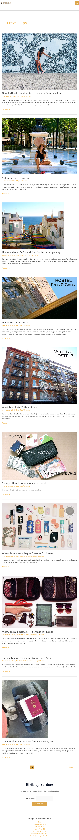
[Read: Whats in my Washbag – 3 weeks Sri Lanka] (39, 526)
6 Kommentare (6, 410)
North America (27, 661)
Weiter (72, 767)
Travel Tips (15, 96)
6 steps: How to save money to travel (24, 483)
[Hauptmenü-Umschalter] (77, 3)
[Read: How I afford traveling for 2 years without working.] (39, 61)
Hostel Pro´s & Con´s (15, 322)
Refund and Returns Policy (39, 833)
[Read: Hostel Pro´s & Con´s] (39, 298)
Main (21, 255)
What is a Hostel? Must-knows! (21, 407)
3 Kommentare (6, 661)
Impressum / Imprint (39, 824)
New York (19, 661)
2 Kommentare (6, 96)
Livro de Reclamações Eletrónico (40, 836)
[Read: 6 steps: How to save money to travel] (39, 455)
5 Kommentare (6, 325)
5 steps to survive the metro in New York (26, 657)
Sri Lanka (26, 556)
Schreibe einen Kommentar (10, 255)
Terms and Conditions (39, 831)
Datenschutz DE (40, 826)
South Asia (19, 556)
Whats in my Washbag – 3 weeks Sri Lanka (28, 553)
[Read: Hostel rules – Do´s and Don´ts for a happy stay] (33, 225)
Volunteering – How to (15, 177)
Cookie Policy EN (39, 829)
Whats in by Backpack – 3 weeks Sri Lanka (27, 631)
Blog (39, 822)
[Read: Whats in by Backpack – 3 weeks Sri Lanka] (39, 602)
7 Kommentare (6, 556)
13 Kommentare (7, 181)
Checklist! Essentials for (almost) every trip (28, 741)
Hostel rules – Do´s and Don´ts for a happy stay (31, 252)
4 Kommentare (6, 635)
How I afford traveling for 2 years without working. (32, 93)
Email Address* (30, 798)
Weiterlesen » (6, 109)
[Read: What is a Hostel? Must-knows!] (39, 375)
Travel (21, 96)
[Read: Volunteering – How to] (39, 146)
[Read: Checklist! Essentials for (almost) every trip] (25, 709)
